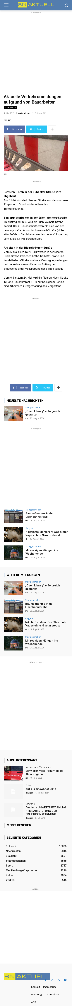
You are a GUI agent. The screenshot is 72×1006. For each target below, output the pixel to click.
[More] (52, 129)
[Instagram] (52, 980)
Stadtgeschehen (33, 407)
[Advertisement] (36, 50)
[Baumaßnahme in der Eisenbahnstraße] (13, 516)
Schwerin (10, 107)
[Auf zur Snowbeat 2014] (13, 791)
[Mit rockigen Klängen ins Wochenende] (13, 552)
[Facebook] (45, 980)
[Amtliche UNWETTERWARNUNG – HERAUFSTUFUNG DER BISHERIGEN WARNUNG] (13, 810)
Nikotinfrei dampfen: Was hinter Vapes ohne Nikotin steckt (46, 533)
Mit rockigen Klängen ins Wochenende (41, 552)
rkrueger (29, 792)
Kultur (28, 785)
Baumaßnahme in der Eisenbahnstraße (39, 515)
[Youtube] (65, 980)
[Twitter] (58, 980)
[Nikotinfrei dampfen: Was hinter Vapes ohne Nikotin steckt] (13, 534)
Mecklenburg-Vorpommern (39, 767)
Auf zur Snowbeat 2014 (40, 789)
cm (9, 119)
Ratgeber (30, 528)
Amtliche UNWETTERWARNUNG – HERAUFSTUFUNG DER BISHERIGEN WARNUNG (45, 811)
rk (26, 539)
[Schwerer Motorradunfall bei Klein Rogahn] (13, 773)
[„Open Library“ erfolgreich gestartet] (13, 413)
